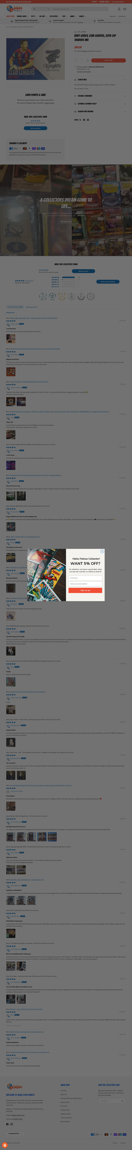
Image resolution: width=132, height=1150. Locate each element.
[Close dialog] (102, 551)
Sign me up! (85, 590)
